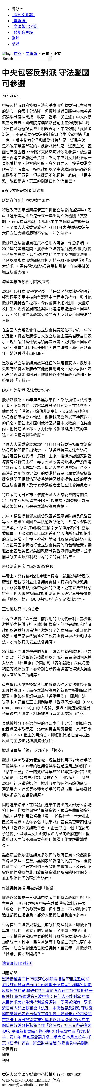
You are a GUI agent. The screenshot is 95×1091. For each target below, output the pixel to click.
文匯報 (31, 54)
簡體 (15, 44)
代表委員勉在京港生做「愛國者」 (47, 1014)
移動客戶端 (23, 32)
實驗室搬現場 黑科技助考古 (51, 1031)
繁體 (15, 38)
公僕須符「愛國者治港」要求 (66, 1002)
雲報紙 (19, 21)
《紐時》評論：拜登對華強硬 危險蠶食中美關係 (47, 1043)
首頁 (17, 54)
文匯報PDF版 (25, 26)
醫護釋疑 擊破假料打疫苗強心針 (37, 991)
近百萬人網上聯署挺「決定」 (27, 1008)
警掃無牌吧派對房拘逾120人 (57, 1020)
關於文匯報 (23, 15)
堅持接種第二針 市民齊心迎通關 (29, 979)
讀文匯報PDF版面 (17, 963)
